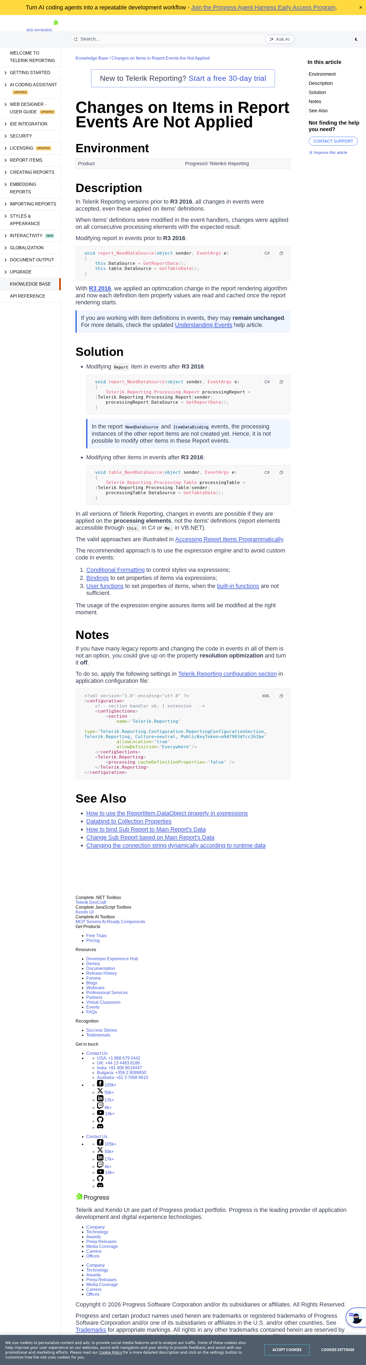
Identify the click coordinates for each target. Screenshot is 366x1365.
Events (92, 1007)
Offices (92, 1256)
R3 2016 (100, 288)
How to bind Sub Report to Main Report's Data (146, 829)
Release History (101, 973)
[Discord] (100, 1127)
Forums (93, 978)
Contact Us (96, 1053)
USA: (118, 1058)
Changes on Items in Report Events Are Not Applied (160, 58)
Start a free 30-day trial (227, 78)
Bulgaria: (121, 1072)
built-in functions (238, 586)
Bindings (97, 578)
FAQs (91, 1012)
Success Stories (101, 1030)
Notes (92, 635)
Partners (94, 997)
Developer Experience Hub (112, 958)
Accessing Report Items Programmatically (229, 539)
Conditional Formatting (115, 569)
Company (95, 1227)
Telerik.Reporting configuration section (227, 673)
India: (119, 1068)
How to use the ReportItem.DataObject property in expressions (167, 813)
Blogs (91, 983)
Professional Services (107, 992)
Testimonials (98, 1035)
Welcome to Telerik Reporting (32, 57)
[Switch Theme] (356, 39)
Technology (97, 1232)
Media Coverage (102, 1246)
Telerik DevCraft (91, 902)
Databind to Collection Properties (128, 821)
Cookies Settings (337, 1349)
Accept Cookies (287, 1349)
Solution (100, 352)
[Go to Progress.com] (93, 1199)
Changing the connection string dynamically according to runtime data (176, 845)
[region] (183, 1350)
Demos (93, 963)
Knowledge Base (30, 284)
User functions (105, 586)
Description (109, 188)
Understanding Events (203, 325)
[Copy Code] (281, 253)
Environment (112, 148)
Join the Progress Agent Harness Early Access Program (263, 7)
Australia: (122, 1077)
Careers (94, 1251)
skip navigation (39, 29)
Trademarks (91, 1329)
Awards (93, 1236)
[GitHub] (100, 1121)
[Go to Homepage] (55, 29)
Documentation (100, 968)
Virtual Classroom (103, 1002)
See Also (101, 798)
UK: (118, 1063)
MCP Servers (88, 921)
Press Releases (101, 1241)
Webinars (95, 987)
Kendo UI (85, 912)
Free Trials (96, 935)
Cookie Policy (110, 1352)
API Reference (27, 296)
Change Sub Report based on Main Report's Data (150, 837)
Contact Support (333, 141)
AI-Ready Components (123, 921)
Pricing (93, 940)
